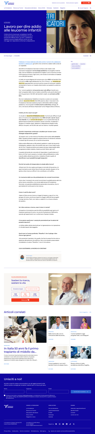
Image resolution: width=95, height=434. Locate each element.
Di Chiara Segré (8, 55)
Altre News (7, 22)
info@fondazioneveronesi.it (35, 425)
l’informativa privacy (28, 395)
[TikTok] (70, 424)
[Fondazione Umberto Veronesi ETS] (9, 3)
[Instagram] (59, 424)
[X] (73, 424)
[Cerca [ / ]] (90, 8)
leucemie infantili (29, 101)
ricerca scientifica (76, 66)
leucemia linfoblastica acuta (35, 116)
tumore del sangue (36, 119)
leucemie (83, 63)
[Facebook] (56, 424)
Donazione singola (18, 289)
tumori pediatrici (76, 68)
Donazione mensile (32, 289)
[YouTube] (63, 424)
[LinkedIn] (66, 424)
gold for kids (75, 63)
